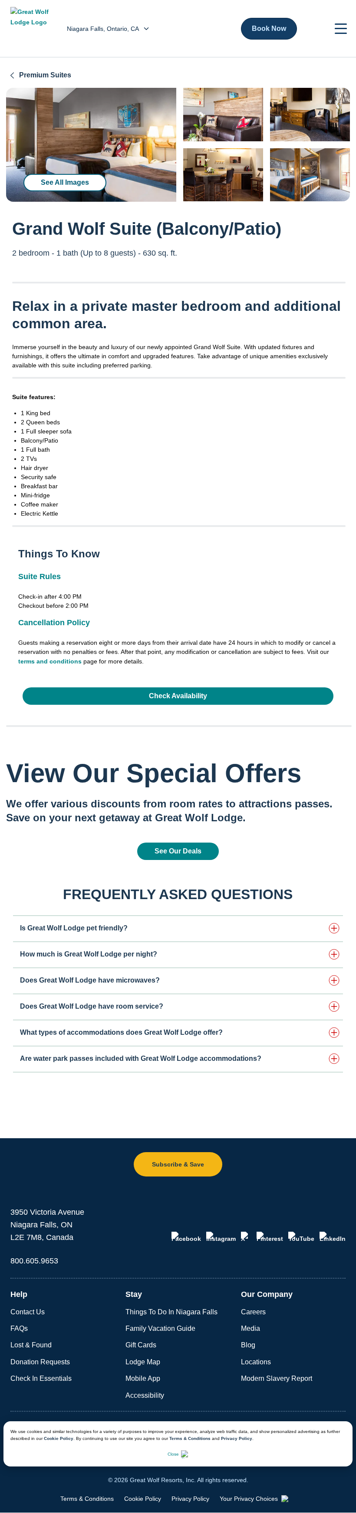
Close (173, 1454)
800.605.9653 (34, 1260)
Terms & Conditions (190, 1438)
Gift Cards (140, 1345)
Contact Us (27, 1312)
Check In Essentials (41, 1378)
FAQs (19, 1328)
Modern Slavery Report (276, 1378)
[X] (246, 1237)
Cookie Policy (58, 1438)
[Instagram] (221, 1237)
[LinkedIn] (333, 1237)
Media (250, 1328)
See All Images (65, 182)
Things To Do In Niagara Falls (171, 1312)
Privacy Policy (236, 1438)
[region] (91, 145)
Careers (253, 1312)
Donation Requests (40, 1362)
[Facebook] (186, 1237)
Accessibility (144, 1395)
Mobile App (142, 1378)
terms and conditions (50, 661)
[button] (340, 28)
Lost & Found (31, 1345)
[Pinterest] (270, 1237)
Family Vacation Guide (160, 1328)
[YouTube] (301, 1237)
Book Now (269, 28)
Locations (256, 1362)
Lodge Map (142, 1362)
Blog (248, 1345)
